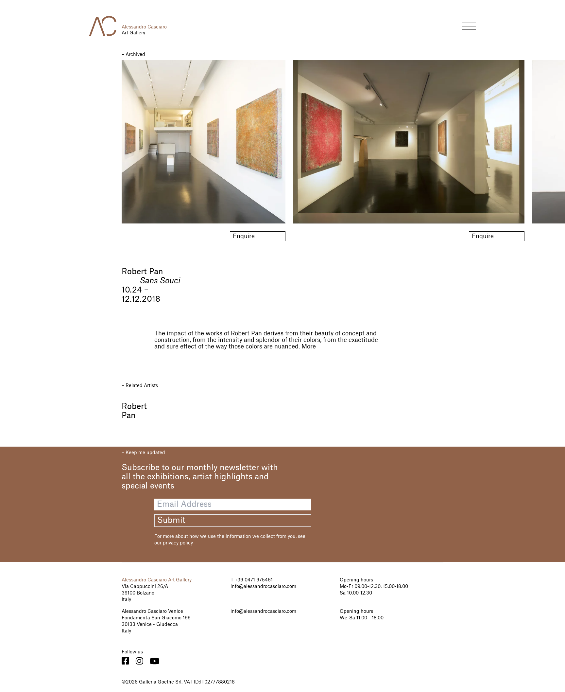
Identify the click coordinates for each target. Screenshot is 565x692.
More (308, 346)
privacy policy (178, 543)
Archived (135, 54)
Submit (171, 520)
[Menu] (469, 26)
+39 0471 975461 (253, 580)
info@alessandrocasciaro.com (263, 586)
